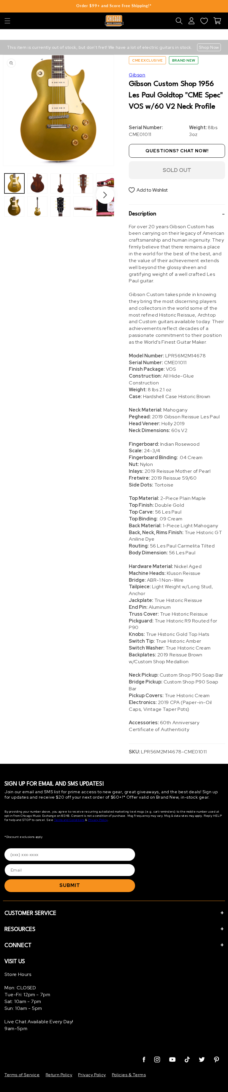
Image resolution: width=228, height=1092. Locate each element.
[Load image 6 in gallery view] (60, 206)
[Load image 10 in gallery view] (106, 206)
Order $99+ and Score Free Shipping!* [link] (114, 5)
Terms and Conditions (69, 820)
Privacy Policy (97, 820)
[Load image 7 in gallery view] (83, 183)
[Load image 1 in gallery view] (14, 183)
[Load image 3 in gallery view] (37, 183)
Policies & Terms (129, 1074)
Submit (69, 885)
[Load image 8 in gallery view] (83, 206)
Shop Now (209, 47)
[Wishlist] (203, 20)
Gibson (137, 75)
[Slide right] (105, 195)
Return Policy (59, 1074)
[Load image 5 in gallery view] (60, 183)
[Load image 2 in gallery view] (14, 206)
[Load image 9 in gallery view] (106, 183)
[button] (7, 20)
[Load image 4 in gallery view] (37, 206)
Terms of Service (22, 1074)
